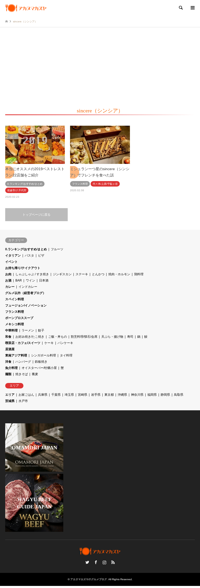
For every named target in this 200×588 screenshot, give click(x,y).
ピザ (41, 255)
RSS (113, 562)
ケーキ (49, 343)
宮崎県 (82, 395)
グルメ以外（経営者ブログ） (25, 293)
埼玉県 (69, 395)
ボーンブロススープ (19, 318)
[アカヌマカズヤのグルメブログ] (26, 8)
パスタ (29, 255)
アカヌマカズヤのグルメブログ (88, 579)
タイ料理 (66, 355)
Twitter (87, 562)
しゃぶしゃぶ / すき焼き (32, 274)
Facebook (96, 562)
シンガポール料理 (43, 355)
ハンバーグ (23, 361)
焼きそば (21, 374)
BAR (18, 280)
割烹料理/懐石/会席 (84, 336)
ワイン (30, 280)
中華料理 (11, 330)
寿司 (130, 336)
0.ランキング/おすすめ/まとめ (26, 249)
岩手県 (96, 395)
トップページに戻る (36, 214)
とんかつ (98, 274)
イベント (11, 262)
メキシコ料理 (14, 324)
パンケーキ (65, 343)
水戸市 (23, 401)
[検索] (180, 8)
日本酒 (43, 280)
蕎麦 (35, 374)
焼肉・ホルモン (119, 274)
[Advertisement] (100, 66)
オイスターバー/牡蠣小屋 (39, 368)
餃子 (41, 330)
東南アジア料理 (16, 355)
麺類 (8, 374)
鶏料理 (138, 274)
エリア (10, 395)
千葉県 (56, 395)
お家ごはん (26, 395)
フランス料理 (14, 312)
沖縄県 (122, 395)
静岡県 (165, 395)
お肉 (8, 274)
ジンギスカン (62, 274)
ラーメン (28, 330)
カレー (10, 287)
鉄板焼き (41, 361)
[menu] (192, 8)
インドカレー (27, 287)
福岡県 (152, 395)
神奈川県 (137, 395)
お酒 (8, 280)
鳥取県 (178, 395)
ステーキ (82, 274)
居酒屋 (10, 349)
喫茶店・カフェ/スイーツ (22, 343)
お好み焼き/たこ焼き (29, 336)
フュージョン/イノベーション (26, 305)
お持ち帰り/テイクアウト (22, 268)
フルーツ (57, 249)
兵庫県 (42, 395)
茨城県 (10, 401)
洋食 (8, 361)
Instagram (104, 562)
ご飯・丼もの (57, 336)
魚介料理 (11, 368)
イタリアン (13, 255)
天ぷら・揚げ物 (112, 336)
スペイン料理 (14, 299)
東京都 (109, 395)
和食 (8, 336)
